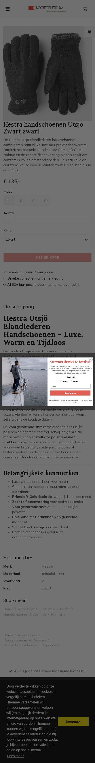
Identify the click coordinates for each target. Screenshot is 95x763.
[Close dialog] (90, 359)
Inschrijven (70, 393)
